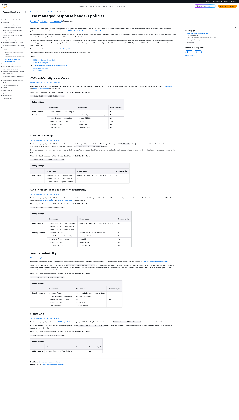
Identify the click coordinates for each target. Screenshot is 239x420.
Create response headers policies (60, 49)
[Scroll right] (126, 6)
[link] (62, 12)
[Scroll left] (78, 6)
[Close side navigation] (25, 11)
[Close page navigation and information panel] (235, 27)
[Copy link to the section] (29, 78)
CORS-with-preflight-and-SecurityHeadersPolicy (50, 65)
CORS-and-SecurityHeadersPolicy (44, 60)
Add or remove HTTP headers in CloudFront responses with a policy (79, 31)
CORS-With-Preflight (40, 63)
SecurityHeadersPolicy (40, 68)
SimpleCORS (37, 71)
